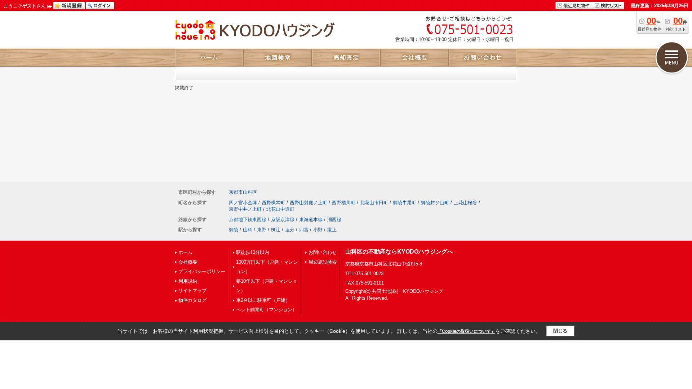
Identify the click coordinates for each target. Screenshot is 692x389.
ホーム (185, 252)
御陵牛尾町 (404, 202)
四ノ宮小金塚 (243, 202)
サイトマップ (192, 290)
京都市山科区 (243, 192)
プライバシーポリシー (201, 271)
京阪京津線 (282, 219)
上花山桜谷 (465, 202)
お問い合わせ (323, 252)
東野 (261, 229)
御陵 (233, 229)
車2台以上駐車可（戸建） (263, 300)
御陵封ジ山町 (435, 202)
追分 (289, 229)
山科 (247, 229)
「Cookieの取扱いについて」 (466, 331)
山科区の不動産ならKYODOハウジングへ (399, 252)
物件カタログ (192, 300)
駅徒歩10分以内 (252, 252)
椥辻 (275, 229)
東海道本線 (311, 219)
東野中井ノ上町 (245, 209)
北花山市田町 (374, 202)
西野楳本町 (273, 202)
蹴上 (332, 229)
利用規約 (187, 281)
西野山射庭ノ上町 (308, 202)
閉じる (560, 331)
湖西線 (334, 219)
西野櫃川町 (343, 202)
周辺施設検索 (323, 262)
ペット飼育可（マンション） (266, 309)
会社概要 (187, 262)
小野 (318, 229)
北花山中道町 (280, 209)
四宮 (304, 229)
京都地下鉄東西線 (247, 219)
